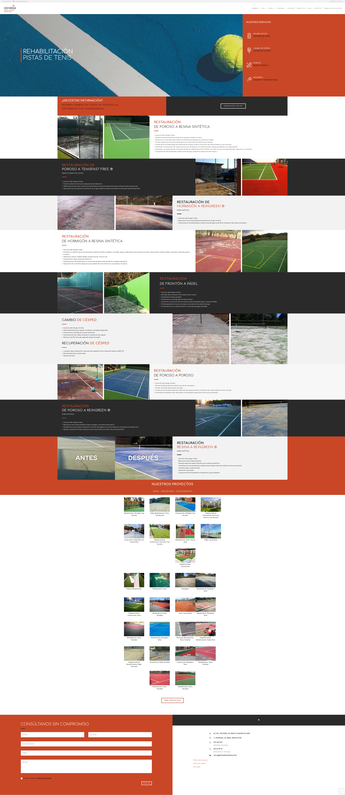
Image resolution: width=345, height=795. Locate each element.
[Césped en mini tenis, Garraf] (134, 604)
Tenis (167, 513)
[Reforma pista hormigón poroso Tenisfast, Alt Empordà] (134, 504)
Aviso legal (196, 767)
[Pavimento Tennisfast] (160, 653)
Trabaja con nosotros (336, 1)
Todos (156, 491)
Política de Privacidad (44, 778)
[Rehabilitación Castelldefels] (160, 678)
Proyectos (301, 8)
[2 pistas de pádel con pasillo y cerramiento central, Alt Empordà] (211, 531)
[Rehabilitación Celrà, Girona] (185, 678)
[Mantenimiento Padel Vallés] (134, 653)
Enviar (146, 783)
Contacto (318, 8)
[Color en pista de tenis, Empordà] (160, 604)
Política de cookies (199, 763)
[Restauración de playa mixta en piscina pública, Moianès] (134, 580)
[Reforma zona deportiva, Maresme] (160, 504)
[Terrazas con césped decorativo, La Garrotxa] (185, 555)
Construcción (179, 513)
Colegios (291, 8)
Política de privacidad (200, 760)
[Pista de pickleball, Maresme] (185, 504)
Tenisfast (137, 513)
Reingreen (185, 589)
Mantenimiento (201, 640)
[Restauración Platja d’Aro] (205, 653)
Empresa (255, 8)
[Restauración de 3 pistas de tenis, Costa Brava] (134, 629)
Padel (152, 513)
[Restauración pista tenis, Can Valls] (205, 604)
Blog (309, 8)
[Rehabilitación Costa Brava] (185, 629)
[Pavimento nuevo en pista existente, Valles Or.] (205, 580)
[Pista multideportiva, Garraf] (211, 504)
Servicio (206, 517)
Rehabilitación (129, 513)
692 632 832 (218, 742)
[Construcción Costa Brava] (185, 653)
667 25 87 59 (218, 749)
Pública (128, 589)
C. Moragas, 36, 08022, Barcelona (228, 738)
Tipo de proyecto (184, 491)
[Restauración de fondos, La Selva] (185, 604)
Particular (215, 515)
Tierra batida (187, 613)
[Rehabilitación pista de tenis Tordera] (160, 629)
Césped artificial (210, 513)
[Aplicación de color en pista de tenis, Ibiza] (185, 531)
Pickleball (188, 513)
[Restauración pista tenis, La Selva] (185, 580)
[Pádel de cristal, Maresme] (134, 531)
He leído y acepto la (37, 778)
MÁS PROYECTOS (172, 700)
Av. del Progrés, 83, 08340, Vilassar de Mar (232, 733)
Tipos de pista (167, 491)
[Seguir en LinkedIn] (258, 719)
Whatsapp (224, 745)
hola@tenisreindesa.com (225, 755)
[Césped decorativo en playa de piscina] (160, 531)
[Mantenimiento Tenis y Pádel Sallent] (205, 629)
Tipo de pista (159, 515)
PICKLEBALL (281, 8)
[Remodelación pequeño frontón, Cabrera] (160, 580)
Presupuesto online (233, 106)
